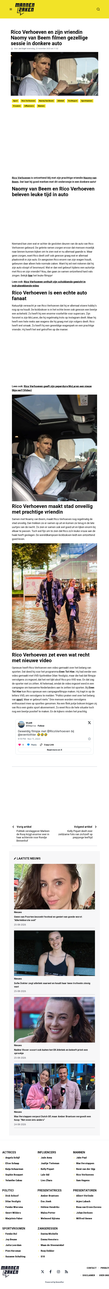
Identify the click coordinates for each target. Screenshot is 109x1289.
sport (19, 699)
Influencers (29, 106)
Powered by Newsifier (54, 1282)
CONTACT (92, 1268)
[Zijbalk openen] (10, 9)
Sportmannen (86, 101)
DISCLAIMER (89, 1275)
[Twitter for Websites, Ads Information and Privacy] (89, 739)
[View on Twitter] (89, 724)
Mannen (41, 106)
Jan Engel (22, 49)
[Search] (98, 9)
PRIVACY (105, 1268)
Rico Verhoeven (28, 101)
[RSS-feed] (66, 1271)
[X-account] (42, 1271)
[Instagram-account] (58, 1271)
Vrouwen (16, 106)
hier (30, 275)
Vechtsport (72, 101)
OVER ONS (104, 1275)
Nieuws (18, 912)
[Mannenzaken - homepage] (24, 9)
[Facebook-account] (50, 1271)
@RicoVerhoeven (58, 731)
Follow (41, 725)
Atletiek (60, 101)
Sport (15, 101)
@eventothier (27, 734)
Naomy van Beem (46, 101)
